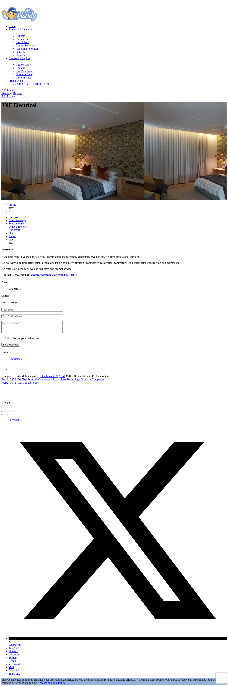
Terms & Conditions (39, 379)
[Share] (6, 411)
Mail (11, 667)
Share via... (15, 673)
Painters (20, 51)
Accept (42, 682)
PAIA (4, 382)
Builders (20, 35)
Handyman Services (27, 48)
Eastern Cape (23, 64)
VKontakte (15, 664)
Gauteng (20, 67)
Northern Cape (24, 74)
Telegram (14, 648)
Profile (12, 204)
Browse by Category (20, 29)
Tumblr (13, 657)
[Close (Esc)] (2, 411)
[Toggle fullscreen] (10, 411)
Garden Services (25, 45)
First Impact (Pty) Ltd (52, 376)
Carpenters (22, 39)
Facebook (14, 419)
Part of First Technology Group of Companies (78, 379)
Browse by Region (19, 58)
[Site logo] (19, 20)
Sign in (5, 93)
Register (17, 93)
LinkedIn (14, 654)
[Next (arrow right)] (6, 414)
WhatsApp (15, 644)
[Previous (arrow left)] (2, 414)
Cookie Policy (31, 382)
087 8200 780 (18, 379)
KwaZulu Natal (24, 71)
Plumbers (21, 55)
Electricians (22, 42)
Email (4, 379)
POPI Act (15, 382)
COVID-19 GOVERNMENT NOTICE (31, 83)
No (47, 682)
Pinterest (13, 651)
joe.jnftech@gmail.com (43, 274)
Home (12, 26)
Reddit (12, 660)
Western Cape (23, 77)
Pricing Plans (16, 80)
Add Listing (8, 89)
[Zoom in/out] (13, 411)
